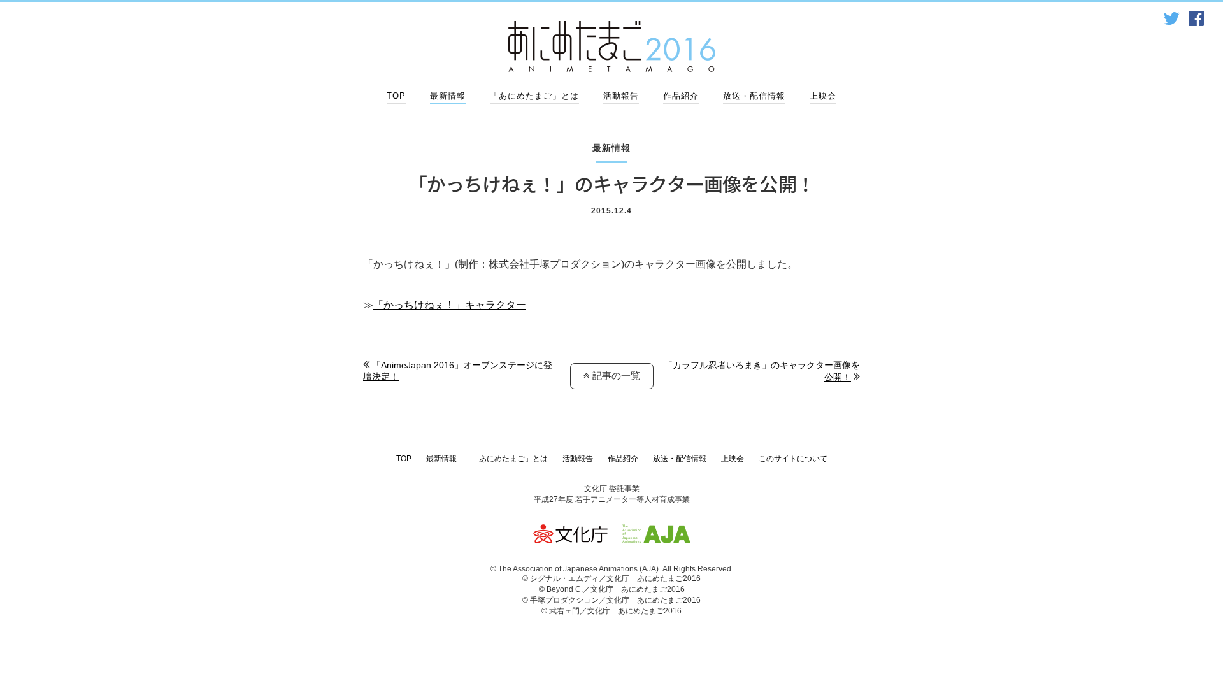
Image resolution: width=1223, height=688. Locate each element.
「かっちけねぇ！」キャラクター (449, 304)
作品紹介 (681, 96)
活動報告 (621, 96)
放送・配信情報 (754, 96)
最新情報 (448, 96)
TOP (396, 96)
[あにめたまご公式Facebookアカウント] (1196, 19)
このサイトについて (793, 458)
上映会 (823, 96)
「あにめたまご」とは (534, 96)
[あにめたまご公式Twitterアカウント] (1171, 19)
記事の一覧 (615, 375)
